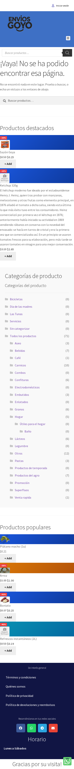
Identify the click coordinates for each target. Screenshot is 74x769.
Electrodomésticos (27, 387)
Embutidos (22, 395)
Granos (19, 409)
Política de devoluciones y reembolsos (30, 705)
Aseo (18, 343)
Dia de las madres (21, 306)
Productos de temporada (31, 468)
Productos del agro (27, 475)
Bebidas (20, 350)
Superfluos (22, 490)
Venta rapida (23, 497)
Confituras (22, 380)
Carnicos (20, 365)
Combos (20, 373)
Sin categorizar (20, 328)
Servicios (15, 321)
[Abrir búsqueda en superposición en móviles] (37, 53)
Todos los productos (23, 336)
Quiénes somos (15, 686)
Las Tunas (16, 314)
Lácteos (20, 439)
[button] (68, 38)
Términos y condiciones (21, 677)
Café (18, 358)
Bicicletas (16, 299)
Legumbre (21, 446)
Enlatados (21, 402)
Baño (27, 431)
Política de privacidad (19, 696)
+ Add (8, 164)
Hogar (19, 417)
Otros (18, 453)
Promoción (22, 483)
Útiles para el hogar (32, 424)
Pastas (19, 461)
